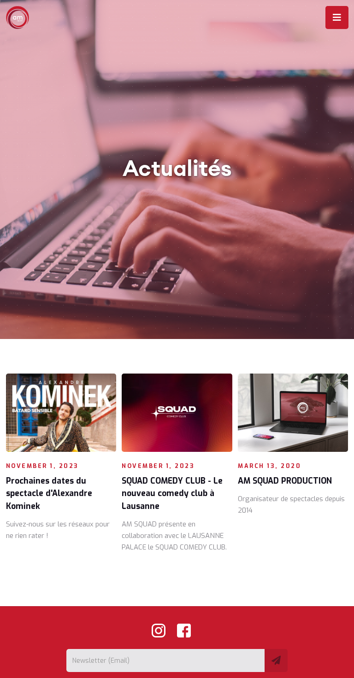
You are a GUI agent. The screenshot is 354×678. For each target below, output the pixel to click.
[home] (20, 17)
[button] (336, 17)
